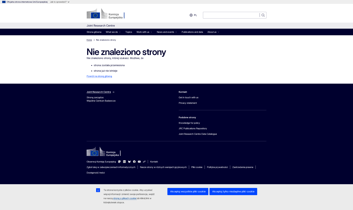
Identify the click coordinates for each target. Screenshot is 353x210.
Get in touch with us (188, 97)
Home (89, 40)
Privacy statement (188, 103)
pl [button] (195, 15)
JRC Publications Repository (193, 128)
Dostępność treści (96, 172)
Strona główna (94, 32)
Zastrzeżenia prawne (242, 167)
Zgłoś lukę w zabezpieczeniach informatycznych (111, 167)
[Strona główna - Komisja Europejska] (109, 13)
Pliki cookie (196, 167)
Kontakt (154, 161)
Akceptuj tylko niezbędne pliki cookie (233, 191)
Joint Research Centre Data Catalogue (198, 134)
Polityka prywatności (217, 167)
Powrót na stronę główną (99, 76)
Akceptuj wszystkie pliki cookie (188, 191)
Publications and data (192, 32)
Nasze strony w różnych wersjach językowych (163, 167)
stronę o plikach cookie (125, 198)
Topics (128, 32)
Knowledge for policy (189, 123)
